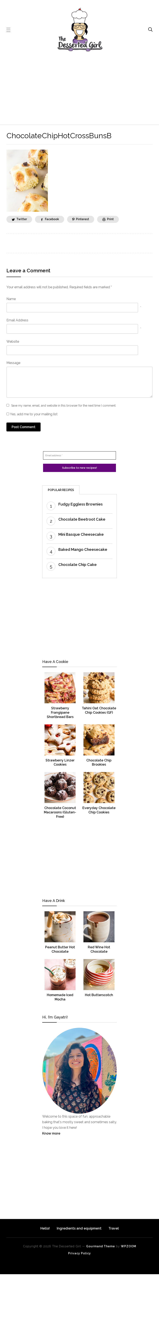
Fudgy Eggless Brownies (80, 504)
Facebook (52, 219)
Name (11, 299)
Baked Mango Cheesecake (82, 549)
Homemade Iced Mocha (60, 997)
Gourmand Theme (100, 1246)
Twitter (21, 219)
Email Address (17, 320)
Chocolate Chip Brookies (98, 762)
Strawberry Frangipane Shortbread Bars (60, 712)
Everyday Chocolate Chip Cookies (99, 810)
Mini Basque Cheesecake (81, 534)
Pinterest (82, 219)
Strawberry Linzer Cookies (60, 762)
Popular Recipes (61, 490)
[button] (8, 29)
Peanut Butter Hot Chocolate (60, 949)
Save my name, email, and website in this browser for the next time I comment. (63, 405)
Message (13, 363)
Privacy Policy (79, 1253)
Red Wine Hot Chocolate (99, 949)
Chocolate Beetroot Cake (81, 519)
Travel (113, 1228)
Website (12, 341)
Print (110, 219)
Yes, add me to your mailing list (33, 414)
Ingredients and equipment (79, 1228)
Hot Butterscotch (99, 995)
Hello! (45, 1228)
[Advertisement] (79, 88)
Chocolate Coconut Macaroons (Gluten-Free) (60, 812)
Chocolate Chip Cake (77, 564)
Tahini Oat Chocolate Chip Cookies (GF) (99, 710)
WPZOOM (128, 1246)
